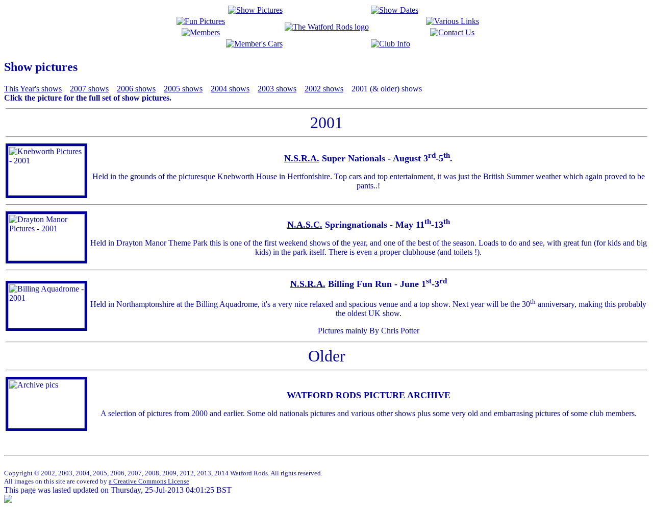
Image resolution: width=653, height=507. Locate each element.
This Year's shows (33, 88)
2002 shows (324, 88)
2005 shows (183, 88)
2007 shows (89, 88)
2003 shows (277, 88)
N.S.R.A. (301, 158)
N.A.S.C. (304, 225)
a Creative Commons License (149, 481)
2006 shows (136, 88)
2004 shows (230, 88)
